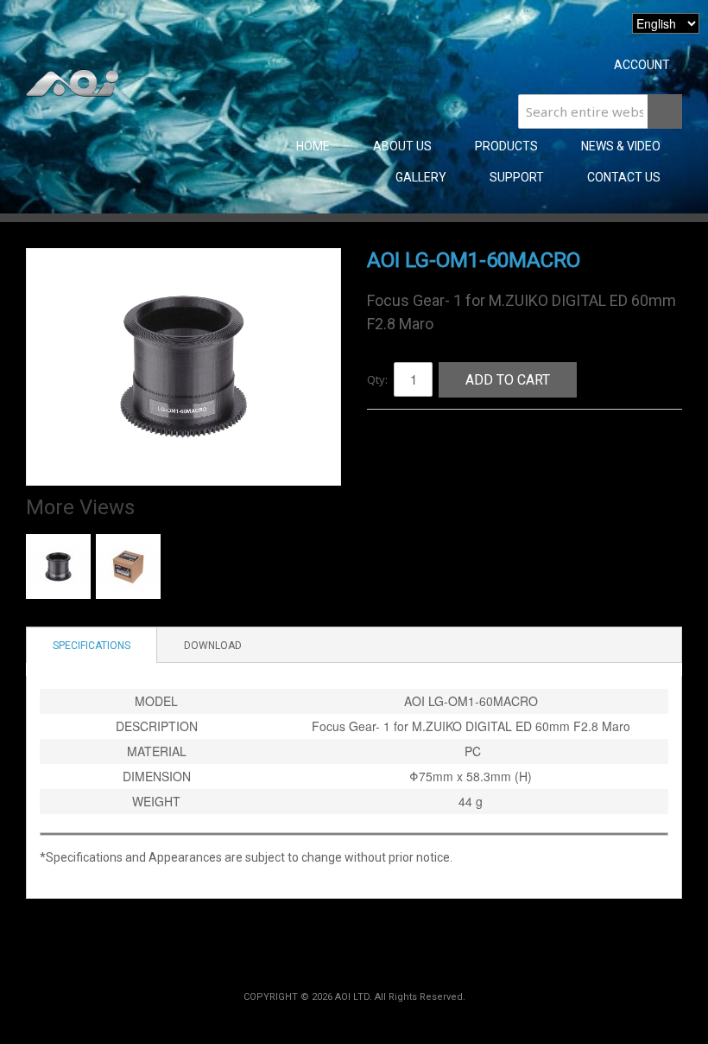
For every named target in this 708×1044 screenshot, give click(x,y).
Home (313, 146)
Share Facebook (397, 442)
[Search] (665, 111)
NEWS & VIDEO (621, 146)
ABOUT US (402, 146)
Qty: (377, 379)
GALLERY (420, 177)
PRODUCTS (506, 146)
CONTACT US (624, 177)
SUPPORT (517, 177)
